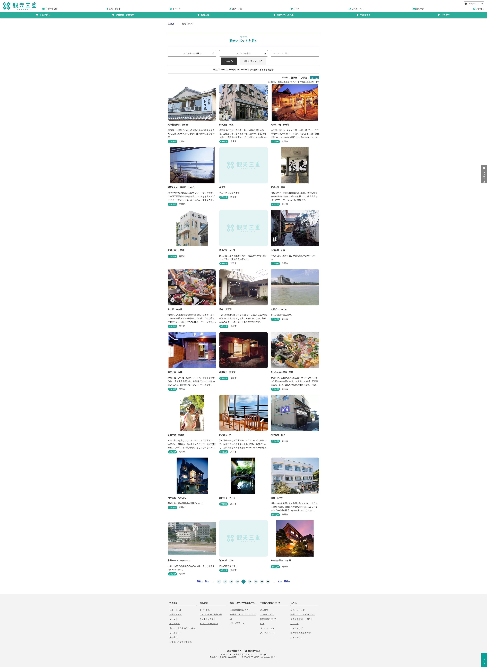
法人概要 (264, 610)
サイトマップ (296, 628)
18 (225, 581)
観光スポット (175, 614)
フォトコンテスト (208, 619)
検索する (229, 61)
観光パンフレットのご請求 (302, 614)
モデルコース (175, 633)
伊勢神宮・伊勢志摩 (125, 15)
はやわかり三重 (297, 610)
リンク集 (294, 624)
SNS (262, 624)
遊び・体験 (174, 624)
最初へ (200, 581)
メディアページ (267, 633)
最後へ (287, 581)
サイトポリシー (297, 637)
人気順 (304, 77)
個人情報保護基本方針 (300, 633)
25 (268, 581)
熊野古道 (205, 15)
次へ (280, 581)
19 (231, 581)
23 (256, 581)
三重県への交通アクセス (180, 642)
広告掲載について (268, 619)
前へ (207, 581)
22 (249, 581)
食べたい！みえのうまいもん (182, 628)
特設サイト (365, 15)
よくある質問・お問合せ (301, 619)
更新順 (294, 77)
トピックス (45, 15)
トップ (171, 23)
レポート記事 (175, 610)
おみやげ (446, 15)
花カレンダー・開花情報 (211, 614)
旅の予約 (173, 637)
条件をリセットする (253, 61)
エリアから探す (243, 53)
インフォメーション (209, 624)
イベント (173, 619)
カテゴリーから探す (192, 53)
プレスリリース (237, 623)
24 (262, 581)
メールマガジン (267, 628)
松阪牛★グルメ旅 (285, 15)
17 (219, 581)
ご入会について (267, 614)
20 (237, 581)
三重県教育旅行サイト (240, 610)
